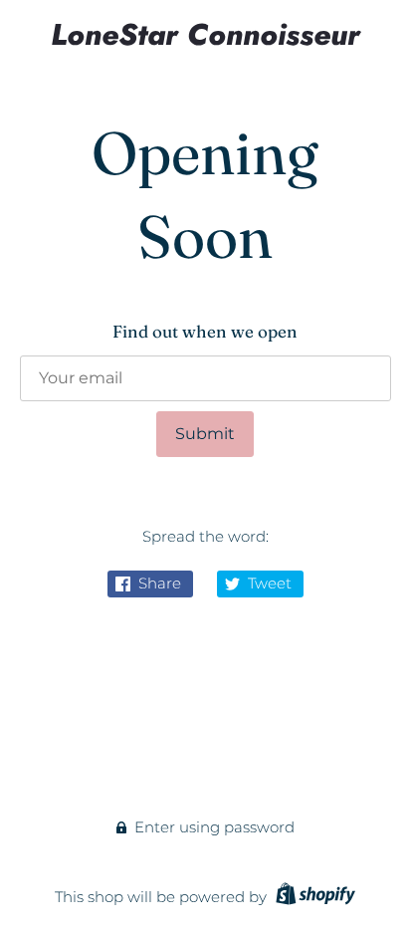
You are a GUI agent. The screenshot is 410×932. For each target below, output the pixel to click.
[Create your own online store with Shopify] (313, 896)
